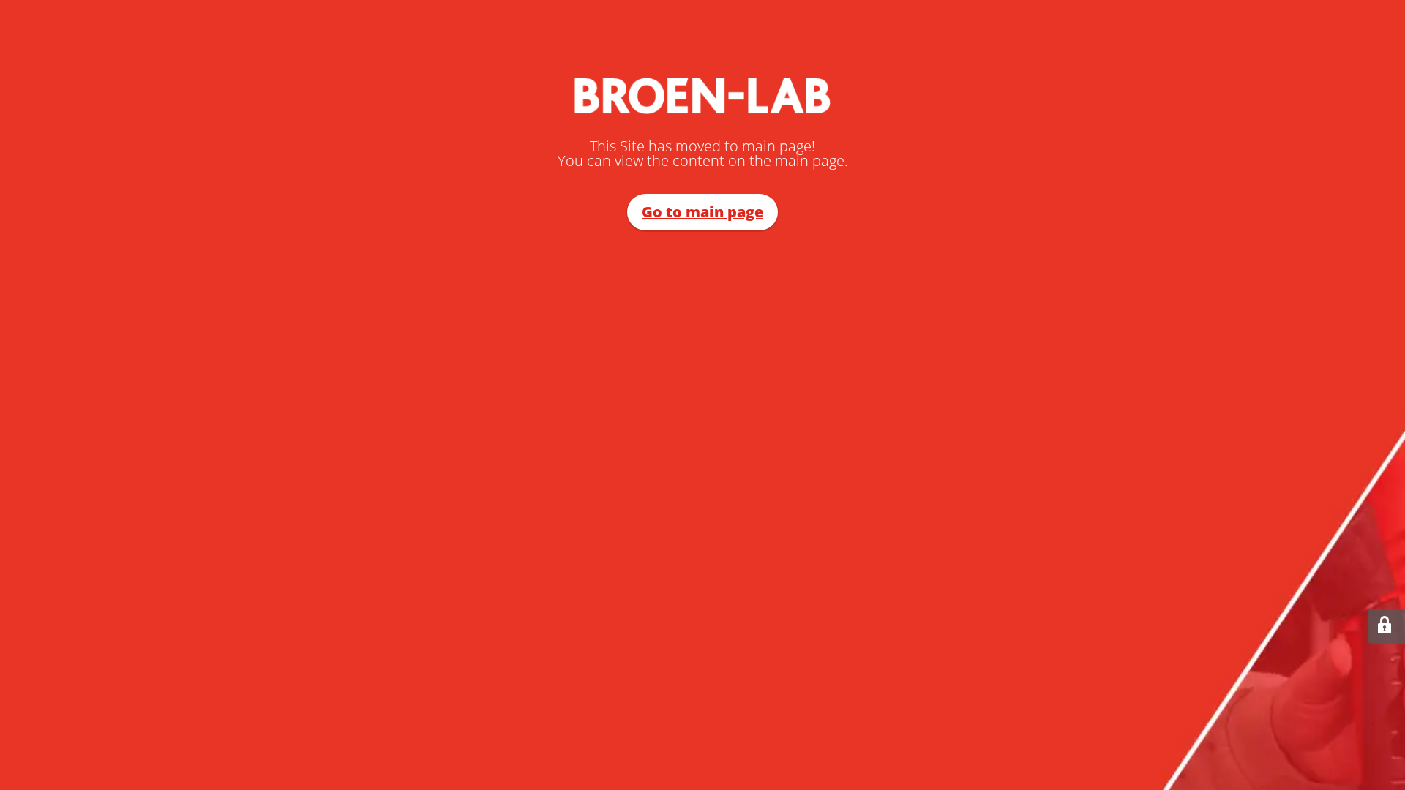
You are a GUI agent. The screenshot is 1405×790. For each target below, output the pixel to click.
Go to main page (702, 212)
